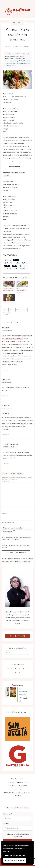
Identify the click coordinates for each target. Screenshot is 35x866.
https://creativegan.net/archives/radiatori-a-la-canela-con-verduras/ (17, 63)
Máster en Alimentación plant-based (23, 692)
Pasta (8, 46)
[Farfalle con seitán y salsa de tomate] (9, 284)
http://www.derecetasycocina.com (12, 338)
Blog (22, 778)
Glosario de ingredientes (17, 782)
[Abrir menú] (17, 2)
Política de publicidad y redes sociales (17, 794)
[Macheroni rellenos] (9, 297)
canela (12, 309)
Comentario (6, 481)
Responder (5, 370)
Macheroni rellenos (8, 302)
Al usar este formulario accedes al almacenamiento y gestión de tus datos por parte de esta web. (18, 530)
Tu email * (6, 823)
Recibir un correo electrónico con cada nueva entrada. (15, 546)
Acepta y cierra (14, 860)
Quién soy (23, 785)
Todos (15, 46)
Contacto (17, 789)
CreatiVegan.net (9, 444)
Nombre (5, 513)
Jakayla (4, 380)
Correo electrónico (8, 522)
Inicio (13, 778)
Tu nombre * (7, 814)
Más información (15, 856)
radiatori (24, 309)
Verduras (25, 46)
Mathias (5, 328)
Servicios (12, 785)
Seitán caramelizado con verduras (22, 290)
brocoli (6, 309)
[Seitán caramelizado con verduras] (22, 284)
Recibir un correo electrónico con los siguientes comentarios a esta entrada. (16, 538)
